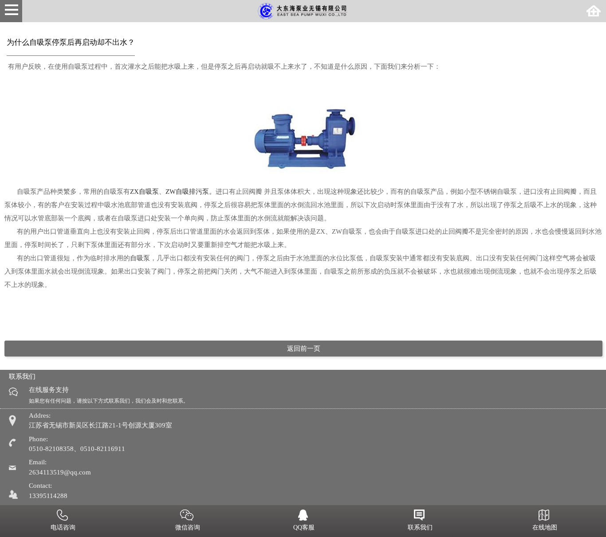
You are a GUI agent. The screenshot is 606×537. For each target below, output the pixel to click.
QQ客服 (304, 527)
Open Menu (11, 11)
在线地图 (544, 527)
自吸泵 (140, 258)
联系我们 (420, 527)
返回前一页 (303, 348)
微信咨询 (187, 527)
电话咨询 (63, 527)
